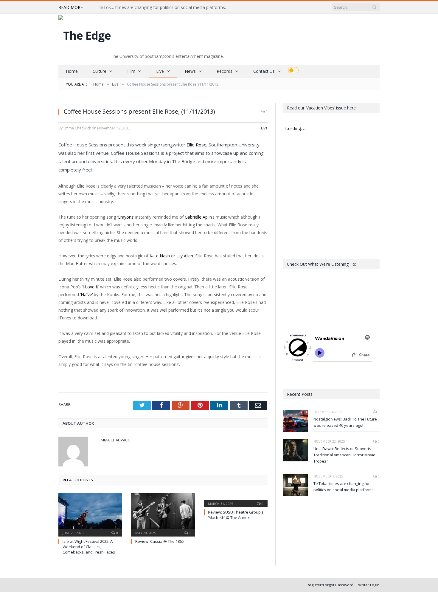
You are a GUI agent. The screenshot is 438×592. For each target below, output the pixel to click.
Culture (99, 71)
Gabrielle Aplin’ (198, 217)
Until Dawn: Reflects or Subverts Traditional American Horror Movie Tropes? (344, 455)
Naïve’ (87, 294)
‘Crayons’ (125, 217)
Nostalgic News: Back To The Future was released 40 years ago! (345, 422)
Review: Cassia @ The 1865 (159, 541)
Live (160, 71)
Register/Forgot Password (330, 585)
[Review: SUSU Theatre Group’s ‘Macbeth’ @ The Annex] (236, 499)
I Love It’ (91, 287)
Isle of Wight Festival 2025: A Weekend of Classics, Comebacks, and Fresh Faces (89, 547)
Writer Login (369, 585)
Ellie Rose (196, 145)
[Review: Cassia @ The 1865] (163, 514)
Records (224, 71)
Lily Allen (184, 256)
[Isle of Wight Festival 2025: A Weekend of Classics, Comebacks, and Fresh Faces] (90, 514)
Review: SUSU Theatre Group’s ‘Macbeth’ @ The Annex (235, 514)
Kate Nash (160, 256)
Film (131, 71)
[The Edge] (84, 33)
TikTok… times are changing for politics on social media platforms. (162, 7)
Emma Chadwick (114, 440)
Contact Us (264, 71)
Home (72, 71)
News (190, 71)
